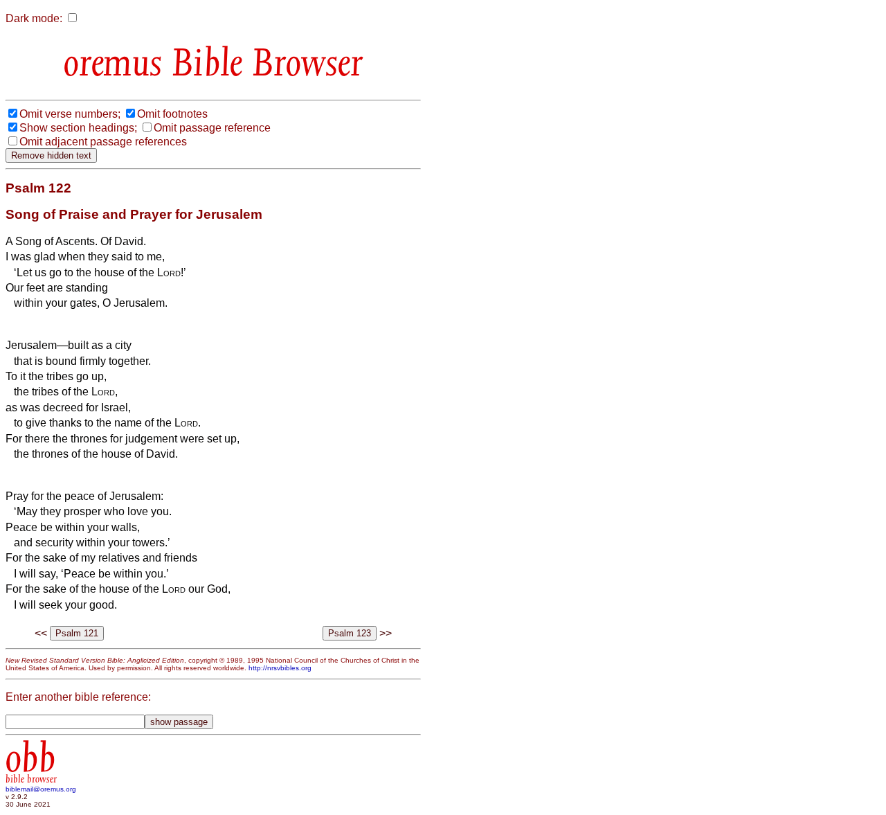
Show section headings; (78, 128)
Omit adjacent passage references (103, 141)
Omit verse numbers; (69, 114)
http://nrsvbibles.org (279, 668)
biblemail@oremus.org (41, 789)
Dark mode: (34, 18)
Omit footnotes (172, 114)
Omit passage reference (212, 128)
